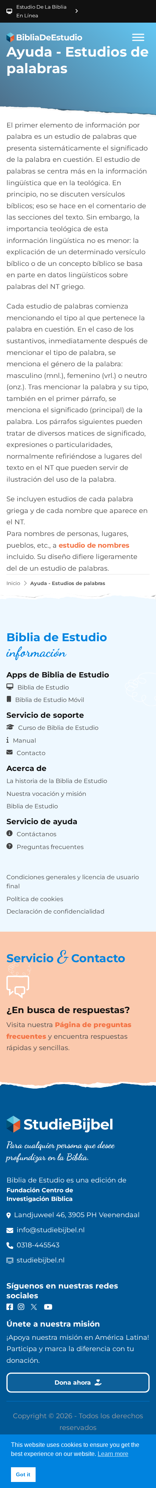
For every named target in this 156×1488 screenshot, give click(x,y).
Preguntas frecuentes (50, 847)
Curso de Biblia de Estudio (58, 727)
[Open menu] (138, 37)
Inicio (13, 583)
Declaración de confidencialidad (55, 911)
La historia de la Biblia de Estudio (56, 781)
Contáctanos (36, 834)
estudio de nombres (94, 545)
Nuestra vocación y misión (46, 793)
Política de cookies (34, 899)
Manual (24, 740)
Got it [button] (23, 1474)
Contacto (31, 753)
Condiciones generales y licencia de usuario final (72, 881)
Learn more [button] (113, 1454)
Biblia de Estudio (43, 687)
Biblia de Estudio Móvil (49, 699)
